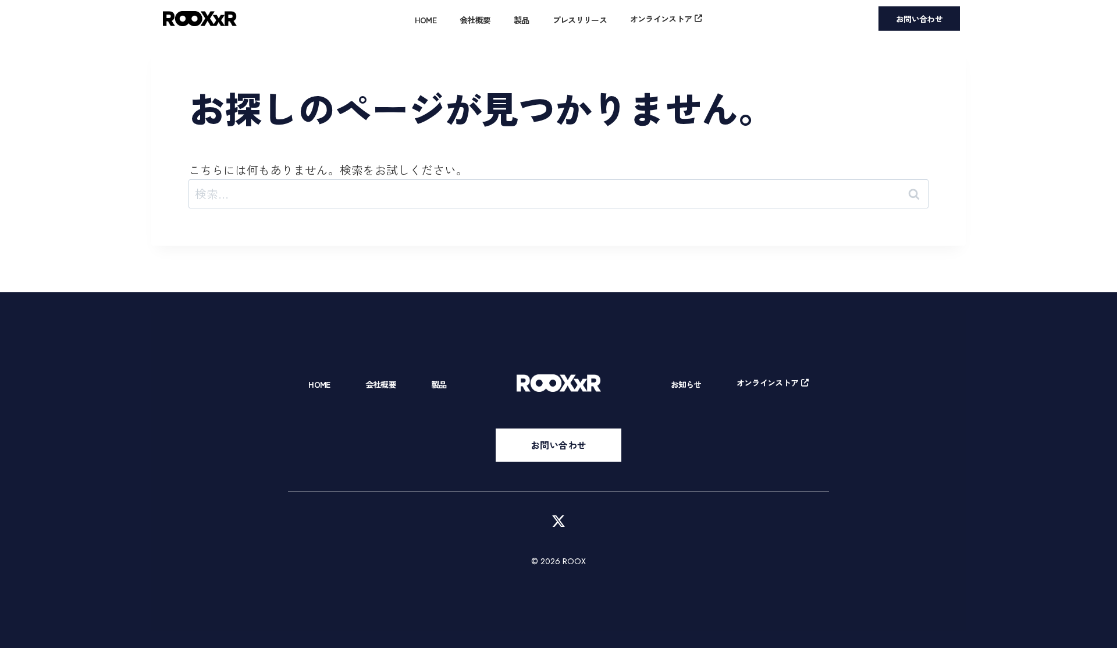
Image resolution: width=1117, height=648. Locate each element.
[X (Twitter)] (558, 521)
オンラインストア (661, 18)
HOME (425, 20)
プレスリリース (580, 20)
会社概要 (475, 20)
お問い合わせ (919, 18)
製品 (521, 20)
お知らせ (686, 384)
